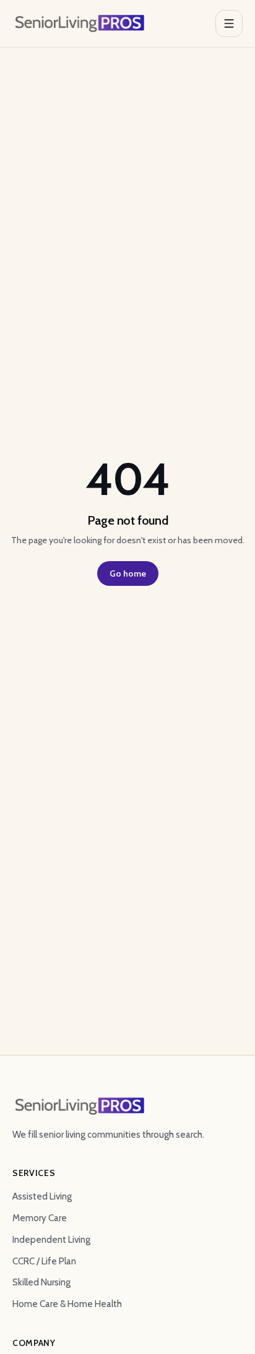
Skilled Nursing (41, 1282)
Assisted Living (42, 1196)
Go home (128, 573)
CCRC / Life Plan (44, 1261)
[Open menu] (229, 23)
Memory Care (39, 1218)
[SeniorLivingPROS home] (79, 23)
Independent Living (51, 1239)
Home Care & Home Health (67, 1304)
